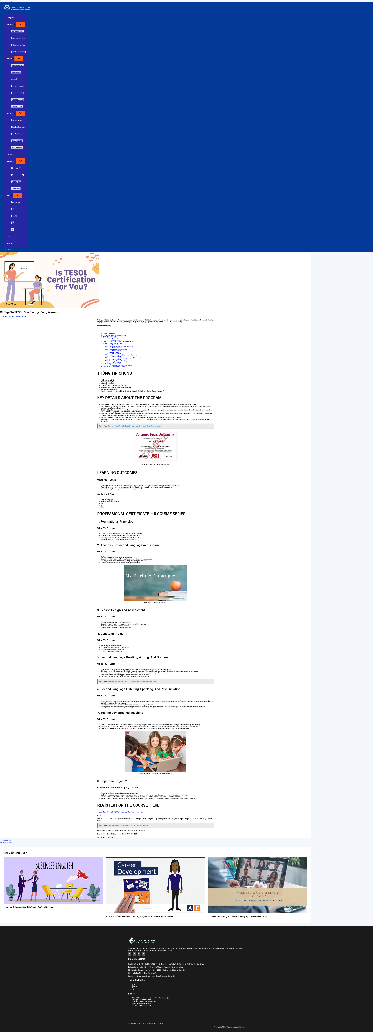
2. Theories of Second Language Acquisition (120, 346)
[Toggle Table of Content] (98, 330)
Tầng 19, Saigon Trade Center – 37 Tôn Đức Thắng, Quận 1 (152, 998)
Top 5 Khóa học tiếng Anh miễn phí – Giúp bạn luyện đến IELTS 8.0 (237, 916)
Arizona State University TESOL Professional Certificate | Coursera (120, 812)
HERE (154, 805)
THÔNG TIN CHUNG (109, 333)
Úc (133, 990)
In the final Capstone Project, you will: (122, 365)
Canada (134, 986)
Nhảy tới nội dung (6, 1)
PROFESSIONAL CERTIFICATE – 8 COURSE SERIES (119, 342)
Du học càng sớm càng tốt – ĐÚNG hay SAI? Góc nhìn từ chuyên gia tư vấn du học (155, 967)
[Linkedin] (143, 954)
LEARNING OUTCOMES (110, 337)
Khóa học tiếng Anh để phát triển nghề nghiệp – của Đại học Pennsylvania (139, 916)
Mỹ (133, 988)
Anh (133, 984)
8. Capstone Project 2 (113, 364)
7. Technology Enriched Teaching (117, 361)
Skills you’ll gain (116, 340)
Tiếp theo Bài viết (7, 843)
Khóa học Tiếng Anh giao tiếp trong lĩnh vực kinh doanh (29, 907)
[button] (15, 24)
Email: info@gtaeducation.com (142, 1003)
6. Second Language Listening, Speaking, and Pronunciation (124, 358)
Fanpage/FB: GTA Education (141, 1000)
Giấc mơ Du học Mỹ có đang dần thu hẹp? (142, 973)
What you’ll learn (116, 338)
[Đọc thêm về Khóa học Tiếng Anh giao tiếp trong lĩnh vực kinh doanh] (53, 903)
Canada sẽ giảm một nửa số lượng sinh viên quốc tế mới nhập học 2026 (152, 976)
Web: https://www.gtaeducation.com (144, 1002)
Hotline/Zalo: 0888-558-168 (141, 1005)
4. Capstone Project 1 (113, 352)
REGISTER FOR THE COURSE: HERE (114, 367)
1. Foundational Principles (114, 343)
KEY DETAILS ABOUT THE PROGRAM (114, 335)
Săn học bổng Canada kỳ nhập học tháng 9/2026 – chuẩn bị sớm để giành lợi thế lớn (156, 970)
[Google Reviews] (139, 954)
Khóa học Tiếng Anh (7, 316)
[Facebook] (129, 954)
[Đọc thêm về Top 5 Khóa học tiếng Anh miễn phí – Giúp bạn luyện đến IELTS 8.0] (257, 913)
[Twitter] (134, 954)
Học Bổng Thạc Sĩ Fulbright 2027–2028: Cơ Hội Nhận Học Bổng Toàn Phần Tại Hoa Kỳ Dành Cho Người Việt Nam (166, 964)
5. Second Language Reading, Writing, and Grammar (122, 355)
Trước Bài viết (5, 841)
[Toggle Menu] (20, 24)
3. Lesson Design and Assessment (117, 349)
